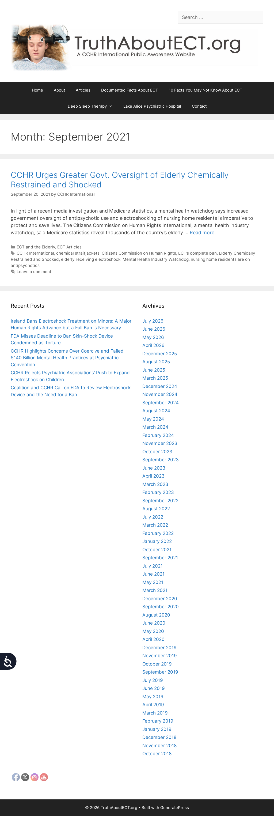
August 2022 (156, 508)
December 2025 (159, 353)
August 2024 (156, 410)
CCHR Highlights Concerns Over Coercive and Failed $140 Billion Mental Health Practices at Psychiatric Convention (67, 357)
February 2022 (158, 533)
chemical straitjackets (78, 253)
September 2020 (160, 606)
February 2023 (158, 492)
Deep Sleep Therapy (87, 106)
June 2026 (153, 329)
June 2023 (153, 468)
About (59, 90)
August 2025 (156, 361)
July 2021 (152, 566)
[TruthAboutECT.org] (137, 47)
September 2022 (160, 500)
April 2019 (153, 704)
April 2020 (153, 639)
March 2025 (155, 378)
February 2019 (157, 721)
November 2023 (159, 443)
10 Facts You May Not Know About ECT (205, 90)
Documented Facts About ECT (129, 90)
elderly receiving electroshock (90, 259)
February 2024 (158, 435)
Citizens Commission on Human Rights (139, 253)
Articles (83, 90)
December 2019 (159, 647)
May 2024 (153, 419)
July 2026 (152, 321)
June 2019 (153, 688)
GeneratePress (174, 807)
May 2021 (152, 582)
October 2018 (157, 753)
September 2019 (160, 672)
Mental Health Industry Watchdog (156, 259)
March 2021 (155, 590)
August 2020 (156, 615)
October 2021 (157, 549)
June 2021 (153, 574)
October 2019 (157, 664)
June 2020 (153, 623)
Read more (202, 232)
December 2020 (159, 598)
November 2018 (159, 745)
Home (37, 90)
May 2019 (152, 696)
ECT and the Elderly (36, 247)
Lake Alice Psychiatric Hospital (152, 106)
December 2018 (159, 737)
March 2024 (155, 427)
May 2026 (153, 337)
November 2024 (159, 394)
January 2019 (157, 729)
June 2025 (153, 370)
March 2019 (155, 713)
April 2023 (153, 476)
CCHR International (35, 253)
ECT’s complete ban (197, 253)
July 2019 (152, 680)
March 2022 (155, 525)
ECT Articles (69, 247)
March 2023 (155, 484)
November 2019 (159, 655)
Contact (199, 106)
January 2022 (157, 541)
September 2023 (160, 459)
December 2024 (159, 386)
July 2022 (152, 517)
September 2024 (160, 402)
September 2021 (160, 557)
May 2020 (153, 631)
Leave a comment (34, 271)
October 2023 (157, 451)
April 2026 (153, 345)
